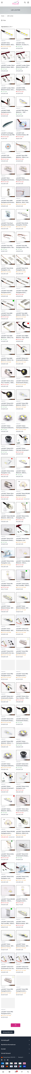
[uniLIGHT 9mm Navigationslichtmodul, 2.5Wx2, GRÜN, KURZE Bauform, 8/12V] (23, 169)
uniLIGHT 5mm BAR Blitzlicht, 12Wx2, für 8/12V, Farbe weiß (7, 336)
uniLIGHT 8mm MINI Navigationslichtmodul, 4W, (8, 201)
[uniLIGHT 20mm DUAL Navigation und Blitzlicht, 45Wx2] (8, 462)
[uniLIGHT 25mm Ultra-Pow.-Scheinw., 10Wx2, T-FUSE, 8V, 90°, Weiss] (8, 372)
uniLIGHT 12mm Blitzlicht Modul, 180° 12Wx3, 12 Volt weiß (7, 1057)
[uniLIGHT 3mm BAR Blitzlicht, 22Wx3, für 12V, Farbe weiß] (8, 349)
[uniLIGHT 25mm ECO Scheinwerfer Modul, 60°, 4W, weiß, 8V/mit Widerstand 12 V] (23, 372)
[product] (3, 1072)
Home (2, 16)
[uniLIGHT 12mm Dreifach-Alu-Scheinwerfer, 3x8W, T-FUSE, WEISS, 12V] (8, 1025)
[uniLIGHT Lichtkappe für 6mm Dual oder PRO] (8, 124)
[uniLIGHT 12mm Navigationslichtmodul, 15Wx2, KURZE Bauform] (23, 1003)
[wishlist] (22, 1072)
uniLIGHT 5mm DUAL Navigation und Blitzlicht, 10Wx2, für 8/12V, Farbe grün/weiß (22, 269)
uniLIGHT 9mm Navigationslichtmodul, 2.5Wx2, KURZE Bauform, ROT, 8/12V (8, 179)
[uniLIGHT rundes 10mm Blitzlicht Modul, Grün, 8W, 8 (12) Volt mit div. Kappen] (8, 79)
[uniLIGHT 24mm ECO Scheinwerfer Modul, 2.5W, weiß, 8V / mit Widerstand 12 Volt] (8, 440)
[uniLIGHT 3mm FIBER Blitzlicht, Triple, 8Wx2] (23, 327)
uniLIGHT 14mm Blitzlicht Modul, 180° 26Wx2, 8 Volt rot (7, 607)
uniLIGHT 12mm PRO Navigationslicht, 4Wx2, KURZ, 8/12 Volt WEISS (22, 652)
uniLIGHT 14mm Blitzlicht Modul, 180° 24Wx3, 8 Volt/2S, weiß (23, 607)
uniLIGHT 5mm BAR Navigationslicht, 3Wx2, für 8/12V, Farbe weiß (7, 291)
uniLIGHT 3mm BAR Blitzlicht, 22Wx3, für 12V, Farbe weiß (7, 359)
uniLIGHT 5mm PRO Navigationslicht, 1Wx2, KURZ (8, 246)
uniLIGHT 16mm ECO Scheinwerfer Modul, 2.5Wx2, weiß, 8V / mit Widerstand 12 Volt (7, 539)
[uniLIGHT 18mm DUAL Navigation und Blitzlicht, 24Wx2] (23, 507)
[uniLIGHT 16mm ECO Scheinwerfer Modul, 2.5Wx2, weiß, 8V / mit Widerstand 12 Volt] (8, 530)
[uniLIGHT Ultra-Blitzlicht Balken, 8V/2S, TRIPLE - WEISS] (8, 34)
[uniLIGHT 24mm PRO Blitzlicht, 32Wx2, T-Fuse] (23, 394)
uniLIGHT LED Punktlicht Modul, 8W (22, 133)
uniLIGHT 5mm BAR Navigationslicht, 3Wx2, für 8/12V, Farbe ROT (22, 291)
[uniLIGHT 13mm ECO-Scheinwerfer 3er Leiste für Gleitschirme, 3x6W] (23, 620)
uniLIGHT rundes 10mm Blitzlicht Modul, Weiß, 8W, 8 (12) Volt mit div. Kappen (8, 66)
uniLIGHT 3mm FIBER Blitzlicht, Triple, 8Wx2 (22, 336)
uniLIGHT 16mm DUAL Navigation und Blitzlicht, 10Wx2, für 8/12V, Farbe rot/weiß (22, 539)
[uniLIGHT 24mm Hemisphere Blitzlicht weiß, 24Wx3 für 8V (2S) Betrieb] (8, 417)
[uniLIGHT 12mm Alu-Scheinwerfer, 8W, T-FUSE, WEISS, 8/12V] (23, 1048)
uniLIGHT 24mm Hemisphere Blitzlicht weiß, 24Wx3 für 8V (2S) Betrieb (7, 427)
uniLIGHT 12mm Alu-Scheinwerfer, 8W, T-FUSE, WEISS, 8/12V (22, 1057)
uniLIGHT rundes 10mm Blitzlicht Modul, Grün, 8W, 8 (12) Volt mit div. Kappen (8, 89)
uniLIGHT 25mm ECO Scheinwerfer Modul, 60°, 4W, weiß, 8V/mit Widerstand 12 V (22, 382)
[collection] (9, 1072)
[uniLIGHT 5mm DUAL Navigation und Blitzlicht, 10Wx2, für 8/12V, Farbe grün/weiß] (23, 259)
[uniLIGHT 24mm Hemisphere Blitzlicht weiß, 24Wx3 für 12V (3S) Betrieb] (23, 417)
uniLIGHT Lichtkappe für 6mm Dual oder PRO (8, 133)
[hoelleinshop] (15, 2)
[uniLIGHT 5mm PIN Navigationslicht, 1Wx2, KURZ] (23, 237)
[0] (28, 2)
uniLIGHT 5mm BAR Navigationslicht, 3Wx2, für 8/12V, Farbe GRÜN (7, 314)
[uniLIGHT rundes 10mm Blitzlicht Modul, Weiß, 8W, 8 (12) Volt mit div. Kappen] (8, 57)
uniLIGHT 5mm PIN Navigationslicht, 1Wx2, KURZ (23, 246)
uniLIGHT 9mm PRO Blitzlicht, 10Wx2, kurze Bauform (23, 156)
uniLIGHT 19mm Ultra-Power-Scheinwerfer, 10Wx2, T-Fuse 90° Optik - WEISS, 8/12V (7, 494)
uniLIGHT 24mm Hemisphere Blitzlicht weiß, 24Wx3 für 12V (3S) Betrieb (22, 427)
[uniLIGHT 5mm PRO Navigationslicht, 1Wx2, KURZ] (8, 237)
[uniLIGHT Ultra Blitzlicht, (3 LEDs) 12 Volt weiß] (23, 34)
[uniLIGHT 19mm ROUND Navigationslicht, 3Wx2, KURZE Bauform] (23, 485)
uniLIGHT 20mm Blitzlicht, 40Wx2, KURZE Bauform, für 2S (22, 472)
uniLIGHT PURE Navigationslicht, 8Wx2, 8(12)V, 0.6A (21, 89)
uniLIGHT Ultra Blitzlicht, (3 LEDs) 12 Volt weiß (22, 44)
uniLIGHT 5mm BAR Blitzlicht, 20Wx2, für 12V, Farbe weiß (22, 314)
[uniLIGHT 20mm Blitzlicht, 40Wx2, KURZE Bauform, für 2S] (23, 462)
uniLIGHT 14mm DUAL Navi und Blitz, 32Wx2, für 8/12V (22, 584)
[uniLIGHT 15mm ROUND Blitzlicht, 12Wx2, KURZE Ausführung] (23, 552)
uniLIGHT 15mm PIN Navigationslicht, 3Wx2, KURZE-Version (7, 584)
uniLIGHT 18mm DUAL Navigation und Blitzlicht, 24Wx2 (22, 517)
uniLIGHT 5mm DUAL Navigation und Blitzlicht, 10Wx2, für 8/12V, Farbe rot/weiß (7, 269)
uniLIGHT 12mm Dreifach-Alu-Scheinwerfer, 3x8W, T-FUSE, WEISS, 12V (8, 1035)
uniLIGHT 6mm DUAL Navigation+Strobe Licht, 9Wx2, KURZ (22, 224)
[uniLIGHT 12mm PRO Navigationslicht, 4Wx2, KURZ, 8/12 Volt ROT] (8, 665)
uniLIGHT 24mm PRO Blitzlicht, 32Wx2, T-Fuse (22, 404)
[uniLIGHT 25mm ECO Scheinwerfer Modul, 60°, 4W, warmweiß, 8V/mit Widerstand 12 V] (8, 394)
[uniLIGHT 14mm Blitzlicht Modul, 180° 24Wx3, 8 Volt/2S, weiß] (23, 597)
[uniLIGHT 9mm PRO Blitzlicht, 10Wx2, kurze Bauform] (23, 147)
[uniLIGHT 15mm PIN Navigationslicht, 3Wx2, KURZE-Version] (8, 575)
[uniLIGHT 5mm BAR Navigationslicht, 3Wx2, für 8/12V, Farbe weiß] (8, 282)
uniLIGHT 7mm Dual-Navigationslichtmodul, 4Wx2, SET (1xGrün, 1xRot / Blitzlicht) (8, 224)
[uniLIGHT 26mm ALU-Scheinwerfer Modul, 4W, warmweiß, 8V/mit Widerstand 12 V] (23, 349)
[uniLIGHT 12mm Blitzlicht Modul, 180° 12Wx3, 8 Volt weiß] (23, 1025)
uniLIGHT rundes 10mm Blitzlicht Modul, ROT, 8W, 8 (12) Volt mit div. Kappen (23, 66)
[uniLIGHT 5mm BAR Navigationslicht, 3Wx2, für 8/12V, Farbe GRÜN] (8, 304)
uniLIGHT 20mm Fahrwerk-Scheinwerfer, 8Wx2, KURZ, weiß (23, 449)
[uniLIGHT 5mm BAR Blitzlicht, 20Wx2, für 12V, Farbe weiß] (23, 304)
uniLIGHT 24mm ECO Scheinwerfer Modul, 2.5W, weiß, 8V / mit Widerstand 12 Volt (7, 449)
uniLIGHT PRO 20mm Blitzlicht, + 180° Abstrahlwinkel (22, 111)
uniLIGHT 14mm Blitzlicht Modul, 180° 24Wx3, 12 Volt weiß (7, 629)
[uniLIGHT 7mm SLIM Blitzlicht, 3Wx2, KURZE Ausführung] (23, 192)
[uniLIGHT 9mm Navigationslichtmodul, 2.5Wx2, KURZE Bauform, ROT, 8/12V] (8, 169)
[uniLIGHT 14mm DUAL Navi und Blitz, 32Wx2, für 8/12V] (23, 575)
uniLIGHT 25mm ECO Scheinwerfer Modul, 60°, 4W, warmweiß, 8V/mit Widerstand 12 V (8, 404)
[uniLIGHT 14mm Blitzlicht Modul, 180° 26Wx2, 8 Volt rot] (8, 597)
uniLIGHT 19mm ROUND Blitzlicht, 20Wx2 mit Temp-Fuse (8, 517)
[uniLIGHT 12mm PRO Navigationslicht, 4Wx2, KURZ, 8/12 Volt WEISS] (23, 642)
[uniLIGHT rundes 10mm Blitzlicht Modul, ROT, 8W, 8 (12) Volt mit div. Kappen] (23, 57)
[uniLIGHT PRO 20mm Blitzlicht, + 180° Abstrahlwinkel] (23, 102)
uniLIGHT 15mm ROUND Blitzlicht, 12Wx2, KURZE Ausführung (23, 562)
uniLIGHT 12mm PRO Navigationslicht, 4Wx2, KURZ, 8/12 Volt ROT (7, 674)
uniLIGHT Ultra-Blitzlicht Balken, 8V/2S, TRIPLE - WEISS (8, 44)
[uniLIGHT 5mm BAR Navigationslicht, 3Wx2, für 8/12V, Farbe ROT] (23, 282)
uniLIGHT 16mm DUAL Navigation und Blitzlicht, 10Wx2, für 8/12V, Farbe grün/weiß (7, 562)
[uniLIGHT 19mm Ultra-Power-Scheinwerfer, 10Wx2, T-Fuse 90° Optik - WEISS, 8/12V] (8, 485)
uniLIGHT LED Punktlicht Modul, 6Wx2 (6, 156)
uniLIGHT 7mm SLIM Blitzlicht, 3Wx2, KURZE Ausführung (23, 201)
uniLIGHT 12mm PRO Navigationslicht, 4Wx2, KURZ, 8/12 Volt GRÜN (22, 674)
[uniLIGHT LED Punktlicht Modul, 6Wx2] (8, 147)
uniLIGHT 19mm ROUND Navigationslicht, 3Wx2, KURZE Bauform (23, 494)
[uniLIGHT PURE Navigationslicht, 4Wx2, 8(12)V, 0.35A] (8, 102)
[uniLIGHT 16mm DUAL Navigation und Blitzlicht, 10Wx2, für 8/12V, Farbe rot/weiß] (23, 530)
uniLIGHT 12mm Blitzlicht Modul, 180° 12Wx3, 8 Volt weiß (22, 1035)
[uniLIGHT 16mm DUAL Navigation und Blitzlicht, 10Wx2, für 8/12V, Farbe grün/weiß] (8, 552)
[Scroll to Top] (28, 1066)
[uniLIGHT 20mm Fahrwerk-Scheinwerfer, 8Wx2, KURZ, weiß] (23, 440)
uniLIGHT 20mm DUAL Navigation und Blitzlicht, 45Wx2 (7, 472)
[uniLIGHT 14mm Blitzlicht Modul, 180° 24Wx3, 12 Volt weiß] (8, 620)
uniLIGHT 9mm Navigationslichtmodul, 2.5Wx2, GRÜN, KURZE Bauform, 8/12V (22, 179)
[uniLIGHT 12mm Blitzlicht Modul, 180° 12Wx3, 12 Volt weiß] (8, 1048)
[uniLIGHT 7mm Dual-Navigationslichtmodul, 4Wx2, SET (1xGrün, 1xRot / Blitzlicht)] (8, 214)
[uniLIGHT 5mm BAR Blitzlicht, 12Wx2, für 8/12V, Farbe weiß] (8, 327)
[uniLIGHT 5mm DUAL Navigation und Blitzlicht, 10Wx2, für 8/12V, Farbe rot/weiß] (8, 259)
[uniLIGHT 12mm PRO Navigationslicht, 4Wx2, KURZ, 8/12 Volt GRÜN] (23, 665)
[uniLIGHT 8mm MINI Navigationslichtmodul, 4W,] (8, 192)
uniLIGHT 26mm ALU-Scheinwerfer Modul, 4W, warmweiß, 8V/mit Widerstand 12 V (22, 359)
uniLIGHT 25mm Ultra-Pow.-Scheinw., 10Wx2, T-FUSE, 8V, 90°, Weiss (8, 382)
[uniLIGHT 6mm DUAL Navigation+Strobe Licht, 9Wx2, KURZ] (23, 214)
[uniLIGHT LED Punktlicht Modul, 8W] (23, 124)
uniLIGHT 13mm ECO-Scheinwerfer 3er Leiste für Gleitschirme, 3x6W (23, 629)
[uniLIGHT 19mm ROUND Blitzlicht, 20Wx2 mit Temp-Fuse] (8, 507)
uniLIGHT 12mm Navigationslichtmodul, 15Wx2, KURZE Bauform (22, 1012)
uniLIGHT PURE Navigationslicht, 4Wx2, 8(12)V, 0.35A (7, 111)
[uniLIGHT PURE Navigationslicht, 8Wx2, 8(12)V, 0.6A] (23, 79)
